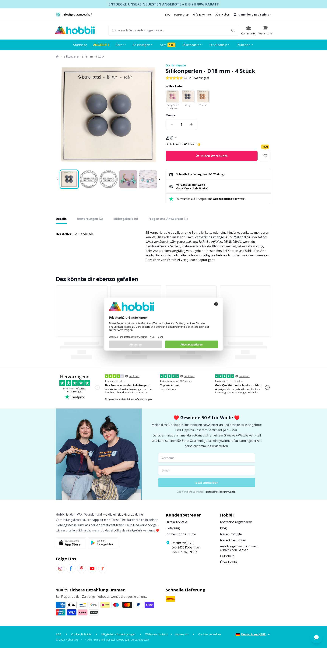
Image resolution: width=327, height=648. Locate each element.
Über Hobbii (222, 14)
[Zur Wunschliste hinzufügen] (265, 156)
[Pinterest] (81, 568)
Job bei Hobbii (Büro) (181, 534)
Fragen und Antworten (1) (168, 219)
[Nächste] (156, 116)
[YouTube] (92, 568)
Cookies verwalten (209, 634)
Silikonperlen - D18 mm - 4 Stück (84, 56)
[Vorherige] (61, 116)
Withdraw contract (156, 634)
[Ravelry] (102, 568)
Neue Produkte (231, 534)
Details (61, 219)
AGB (58, 634)
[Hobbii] (75, 30)
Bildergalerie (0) (125, 219)
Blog (167, 14)
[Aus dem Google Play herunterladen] (103, 543)
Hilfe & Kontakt (201, 14)
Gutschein (227, 556)
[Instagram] (60, 568)
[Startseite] (57, 56)
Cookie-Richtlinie (81, 634)
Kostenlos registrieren (236, 522)
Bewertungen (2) (90, 219)
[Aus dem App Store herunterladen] (71, 543)
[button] (265, 30)
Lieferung (173, 528)
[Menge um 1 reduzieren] (171, 124)
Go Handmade (176, 65)
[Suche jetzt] (233, 30)
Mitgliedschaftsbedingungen (118, 634)
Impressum (181, 634)
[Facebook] (71, 568)
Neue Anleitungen (233, 540)
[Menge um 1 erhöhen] (191, 124)
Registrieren (262, 14)
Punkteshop (181, 14)
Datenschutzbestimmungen (221, 491)
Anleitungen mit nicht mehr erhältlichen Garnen (239, 548)
